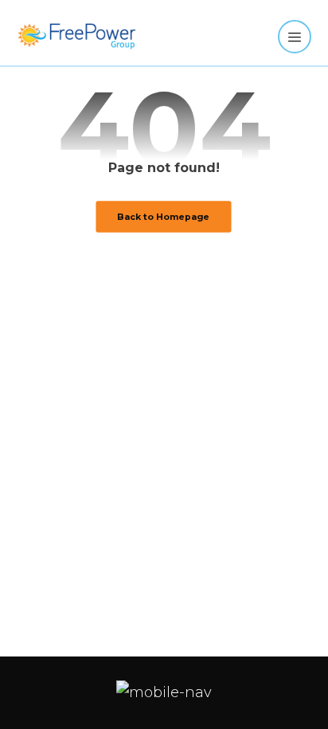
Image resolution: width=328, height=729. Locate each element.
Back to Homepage (164, 215)
